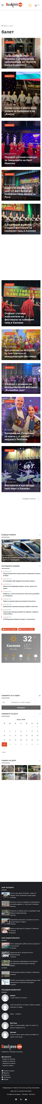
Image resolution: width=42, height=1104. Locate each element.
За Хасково (7, 1077)
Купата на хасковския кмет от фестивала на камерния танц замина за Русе (20, 192)
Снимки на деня (8, 1071)
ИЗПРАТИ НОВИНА (27, 629)
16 (37, 735)
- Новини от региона (8, 1061)
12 (15, 735)
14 (26, 735)
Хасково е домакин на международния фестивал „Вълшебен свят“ (21, 387)
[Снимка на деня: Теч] (21, 768)
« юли (3, 752)
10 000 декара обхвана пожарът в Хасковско (25, 972)
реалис (12, 995)
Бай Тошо (13, 1023)
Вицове (5, 1079)
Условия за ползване (14, 1094)
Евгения (13, 1032)
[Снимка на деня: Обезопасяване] (21, 776)
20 (21, 740)
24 (4, 744)
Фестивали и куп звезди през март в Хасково (19, 487)
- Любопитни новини (8, 1063)
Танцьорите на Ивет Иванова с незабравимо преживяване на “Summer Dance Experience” (20, 60)
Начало (5, 26)
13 (21, 735)
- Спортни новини (7, 1065)
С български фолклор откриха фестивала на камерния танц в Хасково (20, 227)
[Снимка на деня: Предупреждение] (34, 776)
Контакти (32, 1094)
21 (26, 740)
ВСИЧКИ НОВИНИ (10, 629)
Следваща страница (29, 498)
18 (10, 740)
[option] (21, 550)
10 (4, 735)
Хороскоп (6, 1075)
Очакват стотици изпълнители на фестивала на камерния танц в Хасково (19, 318)
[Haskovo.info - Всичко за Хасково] (14, 5)
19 (15, 740)
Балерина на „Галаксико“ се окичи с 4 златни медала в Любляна (20, 436)
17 (4, 740)
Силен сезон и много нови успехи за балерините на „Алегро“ (20, 111)
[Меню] (3, 5)
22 (32, 740)
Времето (6, 1073)
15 (32, 735)
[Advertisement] (21, 258)
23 (37, 740)
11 (9, 735)
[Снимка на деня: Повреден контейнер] (8, 776)
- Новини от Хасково (8, 1059)
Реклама (25, 1094)
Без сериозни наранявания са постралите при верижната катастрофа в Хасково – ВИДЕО (24, 963)
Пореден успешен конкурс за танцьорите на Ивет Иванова (21, 160)
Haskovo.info (17, 1088)
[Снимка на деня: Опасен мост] (8, 768)
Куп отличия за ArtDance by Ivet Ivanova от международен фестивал (20, 353)
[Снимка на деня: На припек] (34, 768)
